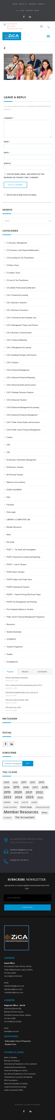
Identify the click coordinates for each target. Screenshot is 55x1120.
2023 (7, 797)
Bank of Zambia (10, 1057)
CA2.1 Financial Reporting (17, 340)
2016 (26, 788)
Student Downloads (14, 632)
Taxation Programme (15, 647)
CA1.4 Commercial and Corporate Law (21, 318)
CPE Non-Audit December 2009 (17, 700)
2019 (7, 792)
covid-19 (25, 802)
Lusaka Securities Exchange (15, 1087)
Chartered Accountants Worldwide (18, 1077)
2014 (6, 788)
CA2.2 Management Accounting (19, 348)
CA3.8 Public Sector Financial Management (23, 430)
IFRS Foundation (10, 1080)
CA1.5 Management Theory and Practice (22, 325)
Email (7, 152)
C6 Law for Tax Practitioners (17, 280)
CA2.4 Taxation (12, 363)
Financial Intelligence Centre (15, 1070)
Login (14, 4)
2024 (18, 797)
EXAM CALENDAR (14, 490)
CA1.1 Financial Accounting (17, 295)
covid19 (34, 802)
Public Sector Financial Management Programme (25, 617)
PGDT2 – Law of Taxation (16, 564)
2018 (45, 788)
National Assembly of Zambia (16, 1083)
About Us (23, 4)
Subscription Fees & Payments (18, 1041)
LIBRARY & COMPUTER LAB (18, 520)
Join (22, 10)
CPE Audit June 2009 (13, 707)
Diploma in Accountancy (16, 482)
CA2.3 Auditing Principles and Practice (21, 355)
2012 (32, 782)
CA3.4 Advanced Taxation (17, 400)
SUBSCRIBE (27, 907)
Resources (11, 624)
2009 (6, 782)
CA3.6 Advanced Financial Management (22, 415)
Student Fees (10, 1044)
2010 (15, 782)
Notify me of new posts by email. (22, 195)
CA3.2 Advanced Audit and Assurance (21, 385)
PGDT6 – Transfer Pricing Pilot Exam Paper (24, 595)
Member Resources (14, 527)
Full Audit (10, 505)
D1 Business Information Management (21, 460)
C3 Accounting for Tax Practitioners (20, 258)
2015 (16, 787)
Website (7, 163)
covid (16, 802)
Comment (9, 118)
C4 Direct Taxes (13, 265)
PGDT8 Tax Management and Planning (22, 602)
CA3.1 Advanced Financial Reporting (21, 378)
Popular (10, 672)
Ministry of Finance (12, 1060)
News (9, 535)
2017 (35, 788)
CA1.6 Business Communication (19, 333)
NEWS (36, 10)
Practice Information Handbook (16, 678)
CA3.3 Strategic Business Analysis (20, 392)
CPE (8, 445)
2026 (40, 797)
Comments (42, 672)
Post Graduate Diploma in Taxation (20, 609)
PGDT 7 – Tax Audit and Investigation (21, 550)
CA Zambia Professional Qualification (21, 288)
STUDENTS (11, 639)
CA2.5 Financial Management (18, 370)
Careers (29, 10)
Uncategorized (12, 662)
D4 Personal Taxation (15, 475)
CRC (8, 452)
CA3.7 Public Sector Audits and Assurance (23, 422)
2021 (29, 792)
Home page (11, 512)
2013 (41, 782)
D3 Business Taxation (15, 467)
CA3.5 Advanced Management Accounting (23, 407)
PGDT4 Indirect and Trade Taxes (19, 579)
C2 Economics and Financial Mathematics (23, 250)
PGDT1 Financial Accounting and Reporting (23, 557)
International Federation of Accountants (20, 1064)
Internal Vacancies (42, 807)
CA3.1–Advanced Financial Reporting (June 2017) (23, 685)
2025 (30, 797)
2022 (39, 792)
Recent (25, 672)
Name (7, 141)
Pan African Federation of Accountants (20, 1074)
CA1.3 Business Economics (17, 310)
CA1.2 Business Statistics (17, 303)
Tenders (32, 4)
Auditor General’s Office (13, 1090)
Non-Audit (10, 542)
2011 (23, 782)
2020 (18, 792)
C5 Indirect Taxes (13, 273)
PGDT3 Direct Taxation (15, 572)
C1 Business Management (17, 243)
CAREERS (7, 802)
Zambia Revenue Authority (15, 1067)
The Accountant (24, 818)
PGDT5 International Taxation (18, 587)
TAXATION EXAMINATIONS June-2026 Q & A (21, 693)
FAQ (8, 497)
